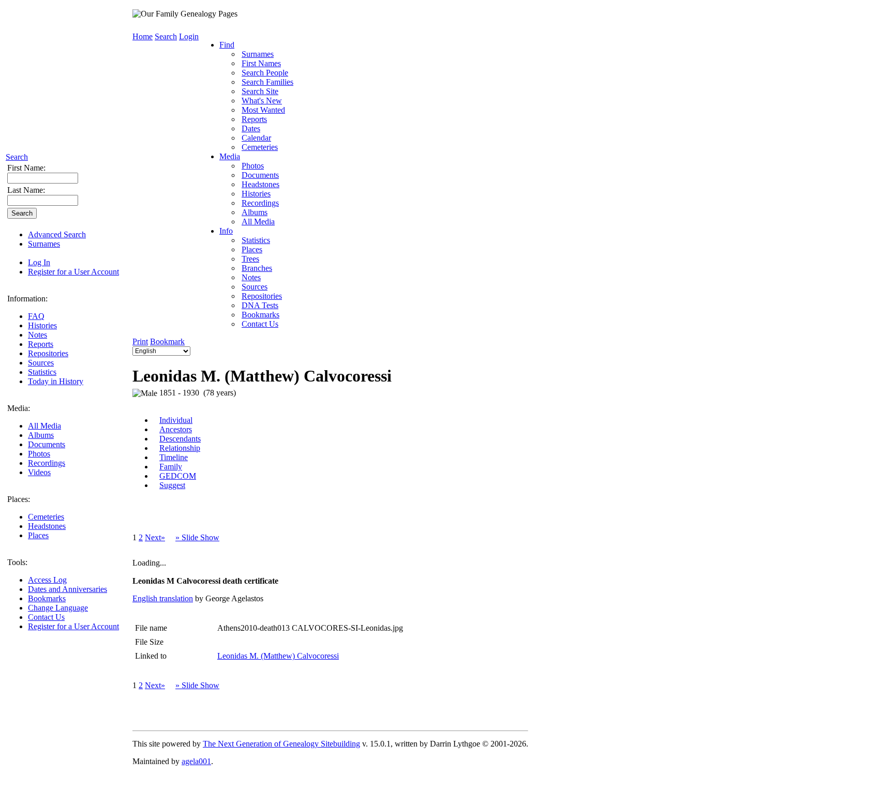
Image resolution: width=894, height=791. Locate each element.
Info (226, 230)
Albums (41, 435)
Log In (39, 262)
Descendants (180, 438)
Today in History (55, 381)
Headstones (47, 526)
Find (226, 44)
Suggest (172, 485)
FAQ (36, 316)
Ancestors (175, 429)
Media (229, 156)
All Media (44, 425)
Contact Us (46, 617)
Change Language (58, 607)
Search (17, 157)
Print (140, 341)
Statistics (42, 372)
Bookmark (167, 341)
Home (142, 36)
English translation (162, 598)
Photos (39, 453)
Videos (39, 472)
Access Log (47, 579)
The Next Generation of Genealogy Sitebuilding (281, 743)
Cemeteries (46, 516)
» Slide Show (197, 537)
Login (189, 36)
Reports (40, 344)
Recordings (46, 463)
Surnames (44, 243)
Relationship (179, 448)
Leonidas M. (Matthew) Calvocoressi (278, 655)
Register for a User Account (73, 271)
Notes (37, 334)
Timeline (173, 457)
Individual (175, 420)
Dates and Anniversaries (67, 589)
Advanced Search (57, 234)
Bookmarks (47, 598)
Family (170, 466)
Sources (41, 362)
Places (38, 535)
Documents (46, 444)
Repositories (48, 353)
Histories (42, 325)
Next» (155, 537)
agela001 (196, 761)
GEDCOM (177, 475)
